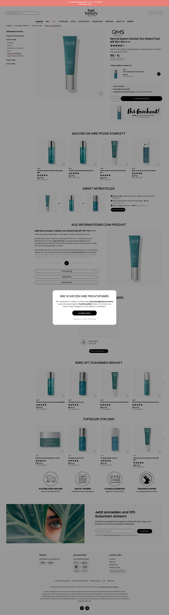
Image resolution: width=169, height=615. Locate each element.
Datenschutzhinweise (89, 319)
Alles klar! (85, 313)
